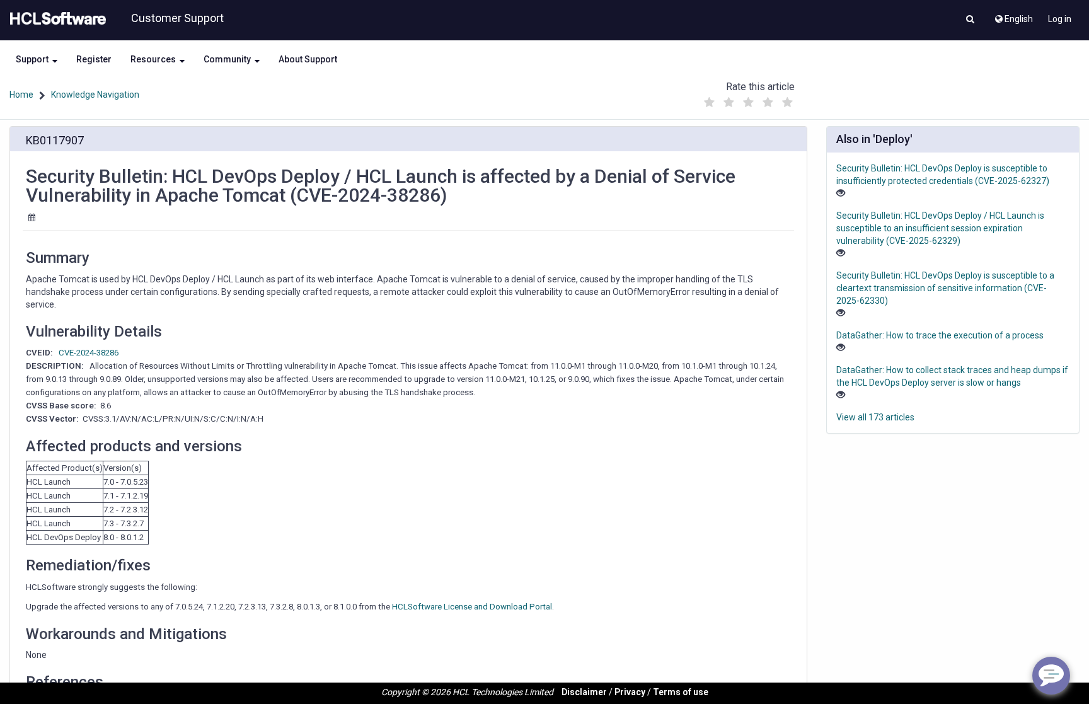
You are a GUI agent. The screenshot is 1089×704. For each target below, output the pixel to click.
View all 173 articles (875, 417)
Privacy (629, 692)
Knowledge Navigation (95, 94)
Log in (1059, 19)
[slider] (748, 99)
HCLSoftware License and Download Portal (472, 606)
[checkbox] (709, 102)
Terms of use (680, 692)
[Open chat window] (1051, 676)
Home (21, 94)
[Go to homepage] (55, 19)
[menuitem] (1013, 16)
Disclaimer (584, 692)
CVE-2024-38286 (88, 352)
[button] (970, 20)
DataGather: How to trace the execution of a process (940, 335)
